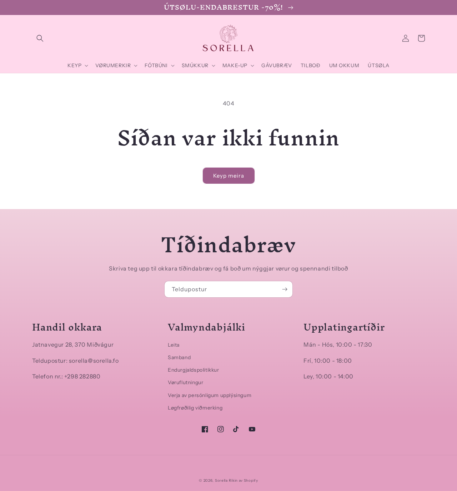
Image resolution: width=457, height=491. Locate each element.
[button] (40, 38)
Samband (179, 357)
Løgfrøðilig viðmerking (195, 408)
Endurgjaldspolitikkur (193, 370)
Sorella (221, 480)
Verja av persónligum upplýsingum (209, 395)
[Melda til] (284, 289)
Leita (174, 345)
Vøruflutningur (185, 382)
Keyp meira (228, 175)
